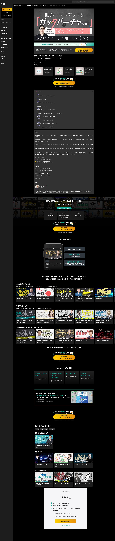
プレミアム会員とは (65, 525)
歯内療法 (37, 429)
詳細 (46, 186)
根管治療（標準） (44, 429)
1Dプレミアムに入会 (6, 9)
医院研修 (3, 41)
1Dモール (3, 58)
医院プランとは (5, 47)
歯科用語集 (3, 56)
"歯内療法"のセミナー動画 (39, 5)
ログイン (8, 12)
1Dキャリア (3, 61)
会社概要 (2, 63)
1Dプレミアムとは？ (6, 15)
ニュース (2, 53)
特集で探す (3, 30)
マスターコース (4, 27)
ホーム (2, 19)
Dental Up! (4, 44)
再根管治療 (52, 429)
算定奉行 (2, 51)
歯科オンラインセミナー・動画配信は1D (22, 5)
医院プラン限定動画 (6, 38)
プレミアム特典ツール (6, 22)
